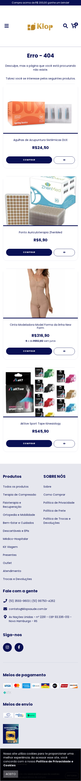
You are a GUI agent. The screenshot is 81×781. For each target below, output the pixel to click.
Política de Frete (54, 511)
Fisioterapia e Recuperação (12, 505)
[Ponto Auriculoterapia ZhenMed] (64, 252)
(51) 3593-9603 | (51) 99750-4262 (32, 601)
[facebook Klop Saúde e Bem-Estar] (19, 647)
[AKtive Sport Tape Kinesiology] (64, 443)
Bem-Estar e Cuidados (18, 523)
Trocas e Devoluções (17, 579)
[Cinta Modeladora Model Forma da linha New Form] (64, 351)
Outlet (7, 563)
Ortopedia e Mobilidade (19, 515)
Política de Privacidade (59, 503)
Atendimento (12, 571)
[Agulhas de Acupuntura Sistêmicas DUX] (64, 160)
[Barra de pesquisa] (65, 26)
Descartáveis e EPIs (16, 531)
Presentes (10, 555)
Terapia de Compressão (19, 495)
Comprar (29, 159)
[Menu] (6, 26)
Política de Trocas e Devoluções (57, 521)
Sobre (47, 487)
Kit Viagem (10, 547)
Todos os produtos (16, 487)
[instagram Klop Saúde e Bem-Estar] (7, 647)
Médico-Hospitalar (15, 539)
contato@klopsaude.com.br (28, 609)
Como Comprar (54, 495)
